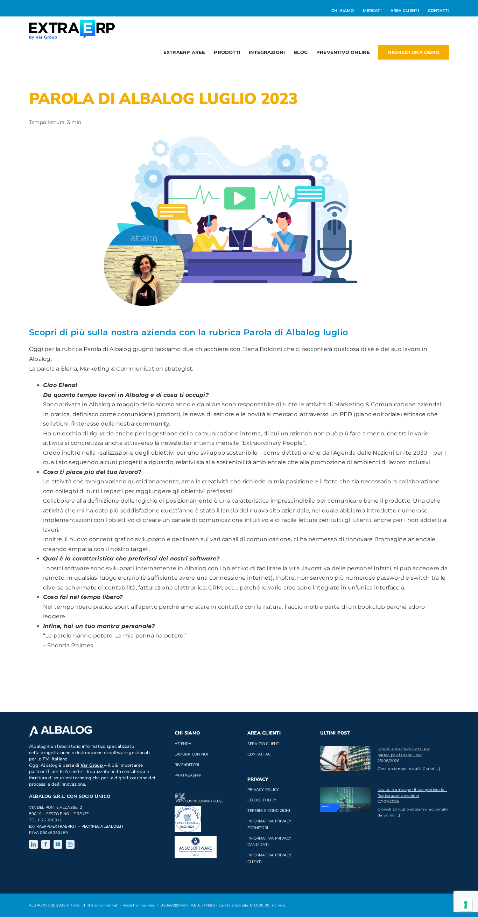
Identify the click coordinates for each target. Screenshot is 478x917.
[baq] (188, 808)
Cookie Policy (261, 800)
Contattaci (259, 754)
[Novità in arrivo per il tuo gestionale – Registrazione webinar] (345, 799)
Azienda (183, 743)
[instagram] (70, 844)
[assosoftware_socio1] (196, 838)
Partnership (188, 775)
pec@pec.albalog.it (103, 826)
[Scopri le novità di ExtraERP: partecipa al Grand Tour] (345, 758)
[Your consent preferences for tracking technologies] (465, 904)
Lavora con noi (191, 754)
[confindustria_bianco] (199, 795)
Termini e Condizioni (268, 810)
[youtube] (58, 844)
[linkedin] (33, 844)
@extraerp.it (63, 826)
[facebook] (45, 844)
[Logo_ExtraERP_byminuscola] (72, 22)
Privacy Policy (263, 789)
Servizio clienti (264, 743)
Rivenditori (187, 764)
